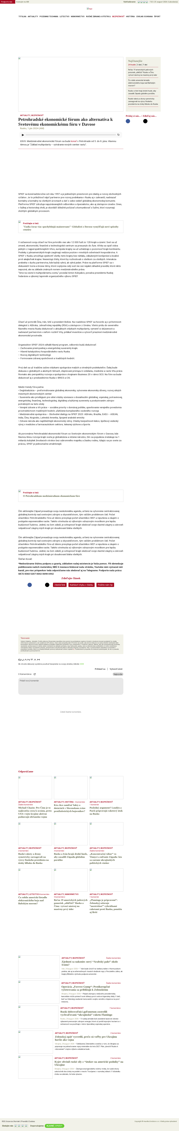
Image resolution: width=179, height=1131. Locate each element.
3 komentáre (59, 851)
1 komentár (94, 805)
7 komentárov (115, 1008)
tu (73, 649)
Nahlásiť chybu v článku (81, 585)
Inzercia (9, 1121)
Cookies (31, 1121)
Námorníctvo (78, 16)
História (130, 16)
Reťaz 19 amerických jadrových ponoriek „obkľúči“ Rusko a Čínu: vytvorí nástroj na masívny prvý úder (142, 72)
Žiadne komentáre (25, 805)
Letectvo (64, 16)
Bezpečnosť (118, 16)
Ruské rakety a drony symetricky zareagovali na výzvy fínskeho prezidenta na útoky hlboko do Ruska (143, 101)
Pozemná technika (49, 16)
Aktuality (33, 16)
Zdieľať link (59, 585)
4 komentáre (44, 894)
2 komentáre (80, 802)
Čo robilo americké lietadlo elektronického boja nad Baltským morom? (141, 83)
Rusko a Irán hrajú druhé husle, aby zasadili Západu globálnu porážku (142, 92)
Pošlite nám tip (105, 585)
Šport (157, 16)
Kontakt (16, 1121)
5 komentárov (59, 897)
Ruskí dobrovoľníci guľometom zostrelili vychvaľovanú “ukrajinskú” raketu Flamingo (142, 112)
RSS (3, 1121)
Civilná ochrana (144, 16)
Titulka (22, 16)
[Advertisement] (89, 38)
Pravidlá (24, 1121)
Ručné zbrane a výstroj (98, 16)
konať (74, 141)
